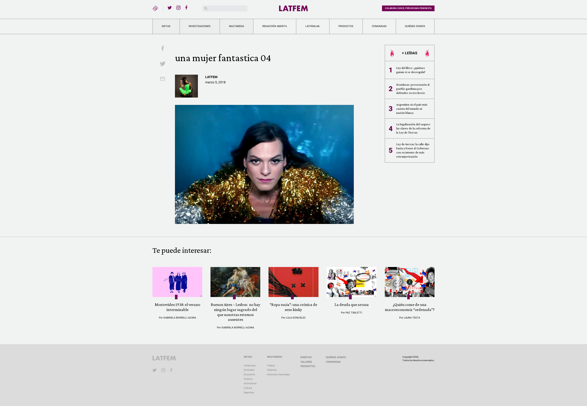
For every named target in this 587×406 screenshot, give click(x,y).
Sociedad (249, 369)
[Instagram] (178, 7)
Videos (271, 365)
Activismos (250, 383)
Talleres (306, 361)
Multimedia (236, 26)
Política (248, 379)
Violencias (250, 365)
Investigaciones (199, 26)
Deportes (249, 392)
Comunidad (379, 26)
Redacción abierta (274, 26)
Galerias (272, 369)
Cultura (248, 388)
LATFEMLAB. (312, 26)
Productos (345, 26)
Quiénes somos (415, 26)
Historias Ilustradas (278, 374)
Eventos (306, 357)
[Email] (162, 79)
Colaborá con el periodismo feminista (408, 8)
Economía (249, 374)
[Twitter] (170, 7)
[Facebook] (187, 7)
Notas (166, 26)
